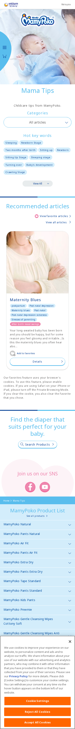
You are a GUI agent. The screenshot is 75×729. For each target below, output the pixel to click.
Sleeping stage (40, 157)
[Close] (70, 641)
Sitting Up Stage (15, 157)
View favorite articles (54, 216)
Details (37, 361)
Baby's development (39, 164)
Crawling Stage (15, 172)
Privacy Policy (18, 676)
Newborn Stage (31, 142)
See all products (36, 515)
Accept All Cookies (37, 722)
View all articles (56, 222)
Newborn (63, 150)
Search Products (37, 444)
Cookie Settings (37, 701)
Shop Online (5, 56)
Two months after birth (20, 150)
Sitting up (46, 150)
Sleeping (11, 142)
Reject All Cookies (37, 712)
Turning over (13, 164)
